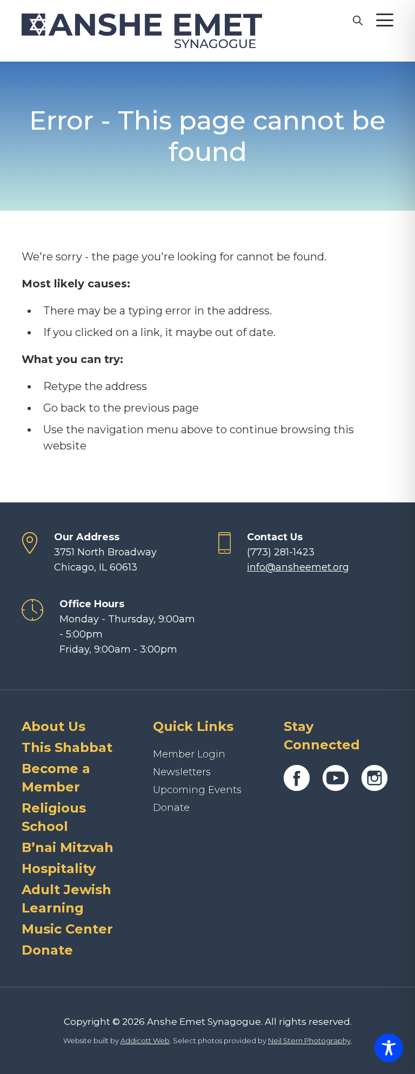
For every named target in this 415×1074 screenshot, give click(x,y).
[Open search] (357, 20)
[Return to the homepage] (142, 31)
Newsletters (182, 772)
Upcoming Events (197, 790)
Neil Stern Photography (309, 1040)
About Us (53, 726)
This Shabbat (67, 747)
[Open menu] (384, 20)
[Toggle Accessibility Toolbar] (388, 1047)
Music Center (67, 929)
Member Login (189, 754)
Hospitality (59, 868)
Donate (47, 950)
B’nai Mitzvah (67, 847)
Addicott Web (145, 1040)
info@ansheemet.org (298, 567)
